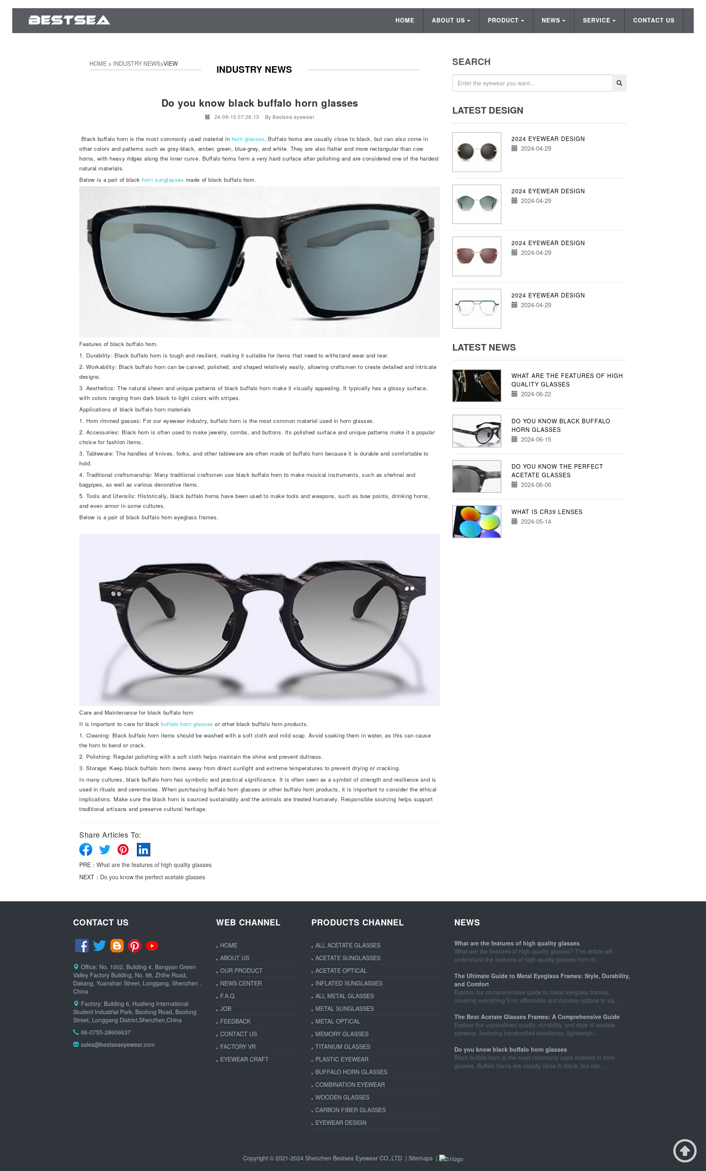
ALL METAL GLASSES (344, 996)
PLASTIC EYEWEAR (342, 1059)
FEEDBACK (235, 1021)
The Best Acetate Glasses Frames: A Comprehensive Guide (537, 1016)
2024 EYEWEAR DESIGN (548, 138)
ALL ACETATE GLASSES (347, 945)
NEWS (551, 20)
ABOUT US (448, 20)
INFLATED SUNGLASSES (348, 983)
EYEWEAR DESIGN (340, 1122)
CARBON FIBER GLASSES (350, 1110)
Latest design (487, 109)
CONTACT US (654, 20)
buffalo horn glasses (187, 724)
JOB (225, 1008)
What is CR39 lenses (547, 511)
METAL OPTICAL (337, 1021)
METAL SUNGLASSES (344, 1008)
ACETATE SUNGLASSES (347, 958)
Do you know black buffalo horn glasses (510, 1049)
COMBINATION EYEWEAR (350, 1084)
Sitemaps (421, 1158)
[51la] (451, 1158)
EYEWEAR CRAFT (244, 1059)
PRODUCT (503, 20)
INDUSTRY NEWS (136, 63)
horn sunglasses (163, 179)
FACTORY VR (238, 1046)
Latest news (484, 346)
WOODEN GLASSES (342, 1097)
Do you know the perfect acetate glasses (152, 877)
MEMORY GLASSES (342, 1034)
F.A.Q (227, 996)
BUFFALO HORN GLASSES (351, 1072)
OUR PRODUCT (241, 970)
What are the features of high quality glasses (154, 864)
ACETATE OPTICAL (341, 970)
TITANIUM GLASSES (342, 1046)
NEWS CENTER (241, 983)
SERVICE (596, 20)
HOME (404, 20)
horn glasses (248, 139)
